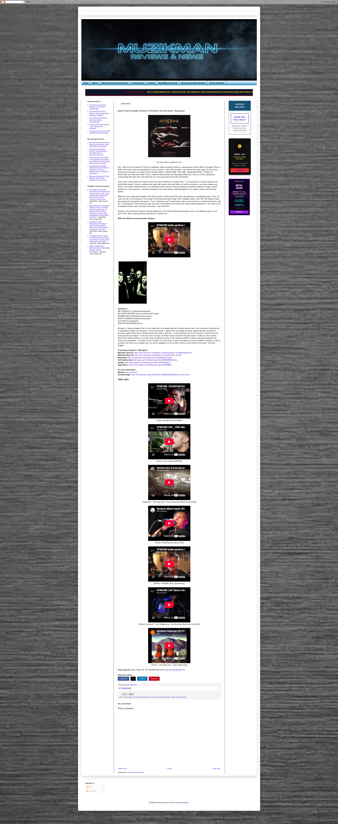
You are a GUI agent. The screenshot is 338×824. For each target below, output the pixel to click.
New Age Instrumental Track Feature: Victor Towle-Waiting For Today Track (99, 178)
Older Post (216, 769)
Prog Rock (154, 697)
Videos (184, 697)
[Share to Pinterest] (133, 694)
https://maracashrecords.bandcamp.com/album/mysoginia (150, 358)
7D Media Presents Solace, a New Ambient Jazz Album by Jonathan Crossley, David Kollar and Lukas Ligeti (99, 160)
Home (85, 83)
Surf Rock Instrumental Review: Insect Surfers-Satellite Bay (97, 107)
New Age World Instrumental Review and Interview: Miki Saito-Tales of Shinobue (99, 144)
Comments (92, 791)
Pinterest (154, 679)
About (95, 83)
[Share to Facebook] (130, 694)
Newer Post (122, 769)
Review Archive (240, 105)
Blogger (186, 803)
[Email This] (122, 694)
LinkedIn (142, 679)
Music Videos (128, 697)
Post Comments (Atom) (136, 772)
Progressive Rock (165, 697)
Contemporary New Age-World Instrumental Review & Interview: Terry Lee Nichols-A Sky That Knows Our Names (99, 170)
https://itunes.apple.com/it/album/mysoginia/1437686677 (150, 365)
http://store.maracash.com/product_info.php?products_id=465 (157, 355)
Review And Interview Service (115, 83)
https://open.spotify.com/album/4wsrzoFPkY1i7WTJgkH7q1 (147, 362)
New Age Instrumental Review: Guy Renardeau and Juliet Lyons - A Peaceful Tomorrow (98, 152)
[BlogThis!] (125, 694)
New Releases (146, 697)
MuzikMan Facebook (168, 83)
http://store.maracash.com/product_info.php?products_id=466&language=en (163, 353)
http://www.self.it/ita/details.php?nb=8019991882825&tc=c (155, 360)
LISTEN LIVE (239, 212)
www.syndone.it (131, 372)
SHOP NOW (239, 170)
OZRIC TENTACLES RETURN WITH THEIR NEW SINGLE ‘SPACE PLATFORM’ (99, 249)
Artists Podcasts (216, 83)
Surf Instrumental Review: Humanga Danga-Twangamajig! (98, 120)
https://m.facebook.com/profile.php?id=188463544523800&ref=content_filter (160, 375)
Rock (173, 697)
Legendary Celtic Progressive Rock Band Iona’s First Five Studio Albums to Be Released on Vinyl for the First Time (99, 225)
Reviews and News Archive (193, 83)
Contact (151, 83)
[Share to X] (127, 694)
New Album (136, 697)
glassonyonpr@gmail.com (175, 670)
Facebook (123, 679)
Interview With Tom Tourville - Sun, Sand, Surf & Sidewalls (99, 126)
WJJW (242, 181)
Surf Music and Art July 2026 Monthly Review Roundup (99, 132)
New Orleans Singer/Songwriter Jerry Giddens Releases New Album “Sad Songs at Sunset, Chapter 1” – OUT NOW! (180, 92)
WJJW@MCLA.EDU (239, 205)
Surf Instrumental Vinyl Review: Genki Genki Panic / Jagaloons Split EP (99, 113)
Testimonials (138, 83)
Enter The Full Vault (239, 118)
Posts (90, 787)
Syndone (178, 697)
